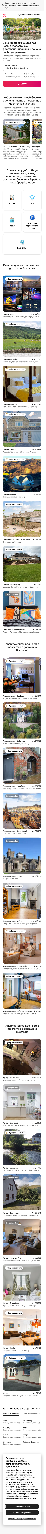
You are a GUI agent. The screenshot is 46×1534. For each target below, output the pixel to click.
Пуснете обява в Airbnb (29, 14)
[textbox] (12, 76)
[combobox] (22, 68)
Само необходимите (22, 1513)
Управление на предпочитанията (22, 1519)
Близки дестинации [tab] (11, 1413)
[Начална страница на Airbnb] (4, 14)
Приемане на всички (22, 1506)
